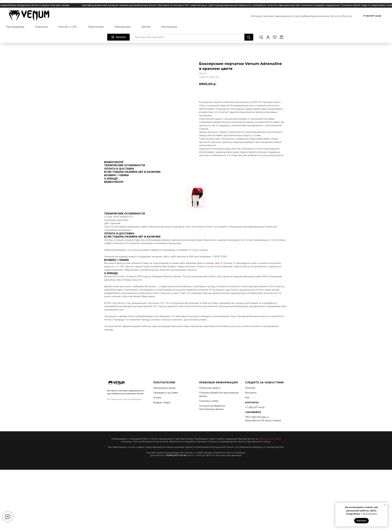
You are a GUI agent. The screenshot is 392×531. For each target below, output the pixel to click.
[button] (261, 37)
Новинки (41, 26)
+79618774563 (219, 256)
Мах (247, 397)
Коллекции (169, 26)
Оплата (157, 397)
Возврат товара (161, 402)
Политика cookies (209, 401)
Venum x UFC (67, 26)
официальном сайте (270, 438)
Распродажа (15, 26)
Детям (146, 26)
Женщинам (122, 26)
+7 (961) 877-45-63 (254, 407)
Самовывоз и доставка (165, 392)
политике (371, 513)
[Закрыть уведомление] (385, 504)
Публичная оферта (209, 388)
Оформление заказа (164, 388)
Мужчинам (96, 26)
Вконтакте (251, 392)
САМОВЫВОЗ (253, 412)
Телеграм (250, 388)
